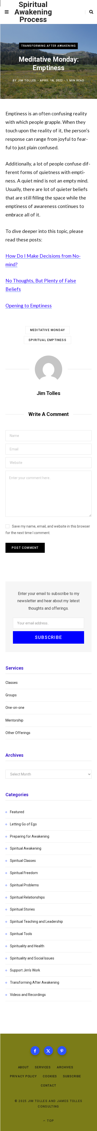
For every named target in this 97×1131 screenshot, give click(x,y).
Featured (17, 812)
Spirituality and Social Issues (32, 958)
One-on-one (14, 708)
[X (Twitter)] (48, 1050)
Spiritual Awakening (25, 848)
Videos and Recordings (28, 995)
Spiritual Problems (24, 885)
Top (50, 1121)
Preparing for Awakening (29, 836)
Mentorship (14, 720)
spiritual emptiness (47, 340)
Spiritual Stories (22, 909)
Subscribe (72, 1076)
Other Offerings (17, 733)
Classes (11, 683)
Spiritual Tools (21, 934)
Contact (48, 1085)
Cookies (50, 1076)
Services (43, 1067)
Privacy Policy (23, 1076)
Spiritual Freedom (24, 873)
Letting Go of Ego (23, 824)
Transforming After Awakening (48, 45)
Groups (11, 695)
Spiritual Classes (23, 861)
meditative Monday (47, 330)
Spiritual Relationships (27, 897)
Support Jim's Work (25, 970)
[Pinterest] (61, 1050)
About (23, 1067)
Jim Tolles (27, 80)
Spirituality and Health (27, 946)
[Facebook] (35, 1050)
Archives (65, 1067)
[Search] (89, 12)
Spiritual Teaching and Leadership (36, 922)
